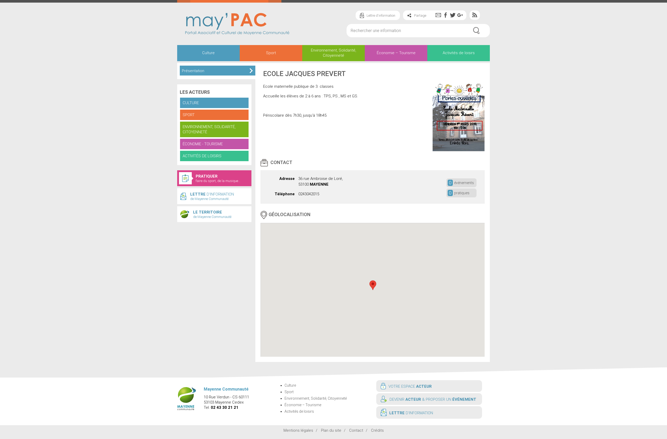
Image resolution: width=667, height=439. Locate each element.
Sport (271, 53)
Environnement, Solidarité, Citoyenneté (333, 53)
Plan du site (331, 430)
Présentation (193, 70)
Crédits (377, 430)
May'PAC (237, 24)
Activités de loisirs (459, 53)
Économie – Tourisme (396, 53)
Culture (208, 53)
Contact (356, 430)
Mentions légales (298, 430)
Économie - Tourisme (203, 144)
